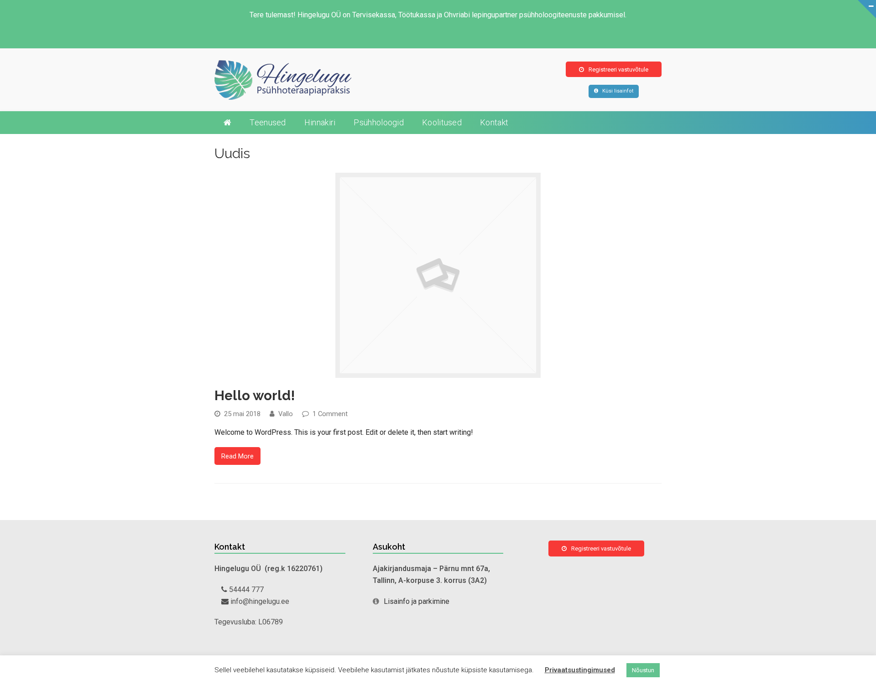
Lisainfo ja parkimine (416, 601)
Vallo (285, 414)
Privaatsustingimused (580, 670)
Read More (237, 456)
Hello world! (254, 395)
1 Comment (330, 414)
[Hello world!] (438, 371)
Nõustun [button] (643, 670)
